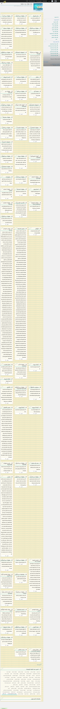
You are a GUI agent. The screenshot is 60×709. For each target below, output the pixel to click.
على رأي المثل (35, 463)
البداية (49, 1)
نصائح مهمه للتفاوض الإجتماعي (35, 650)
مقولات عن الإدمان (5, 637)
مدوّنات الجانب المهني (53, 53)
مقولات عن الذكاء (20, 177)
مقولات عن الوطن (6, 156)
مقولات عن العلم (54, 29)
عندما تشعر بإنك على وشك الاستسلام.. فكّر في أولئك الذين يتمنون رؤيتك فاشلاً (21, 20)
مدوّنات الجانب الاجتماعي (53, 51)
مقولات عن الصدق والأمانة (21, 463)
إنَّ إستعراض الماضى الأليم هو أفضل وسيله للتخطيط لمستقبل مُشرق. (21, 578)
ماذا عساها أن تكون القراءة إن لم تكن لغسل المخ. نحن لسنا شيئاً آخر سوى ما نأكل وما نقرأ (7, 208)
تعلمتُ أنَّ (36, 91)
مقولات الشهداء (20, 128)
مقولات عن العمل (34, 477)
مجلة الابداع (45, 1)
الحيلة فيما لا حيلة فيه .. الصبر (20, 562)
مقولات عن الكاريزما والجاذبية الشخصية (20, 388)
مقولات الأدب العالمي (22, 365)
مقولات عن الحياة (6, 63)
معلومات (8, 177)
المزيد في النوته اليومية (33, 669)
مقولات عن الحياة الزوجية (53, 33)
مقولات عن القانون (54, 37)
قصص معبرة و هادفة (7, 229)
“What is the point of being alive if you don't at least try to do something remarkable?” (6, 468)
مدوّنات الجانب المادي (54, 55)
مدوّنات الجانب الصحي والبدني (52, 45)
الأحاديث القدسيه (20, 203)
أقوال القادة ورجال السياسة (20, 105)
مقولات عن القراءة (6, 105)
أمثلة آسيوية (35, 408)
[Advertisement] (51, 9)
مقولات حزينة (21, 156)
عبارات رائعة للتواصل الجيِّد (6, 610)
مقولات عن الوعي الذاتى (21, 592)
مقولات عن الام (20, 91)
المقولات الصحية (6, 142)
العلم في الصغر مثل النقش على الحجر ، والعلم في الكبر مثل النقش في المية (35, 467)
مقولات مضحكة (6, 117)
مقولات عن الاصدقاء (8, 92)
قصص (9, 477)
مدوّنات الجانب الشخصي (53, 47)
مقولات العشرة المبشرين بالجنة (35, 203)
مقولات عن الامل (6, 128)
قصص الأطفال (7, 408)
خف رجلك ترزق (9, 381)
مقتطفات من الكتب (19, 574)
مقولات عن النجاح (54, 23)
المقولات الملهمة (54, 35)
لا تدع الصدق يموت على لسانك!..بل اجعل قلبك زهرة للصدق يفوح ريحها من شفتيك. (20, 468)
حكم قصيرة (55, 22)
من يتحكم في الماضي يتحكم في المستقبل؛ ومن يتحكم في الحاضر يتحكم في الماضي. (6, 220)
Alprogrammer (57, 65)
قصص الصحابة (21, 229)
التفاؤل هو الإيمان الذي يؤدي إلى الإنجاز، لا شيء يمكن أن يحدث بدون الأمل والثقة (20, 631)
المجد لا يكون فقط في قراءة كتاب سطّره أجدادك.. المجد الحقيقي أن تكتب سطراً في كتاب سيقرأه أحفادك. (6, 109)
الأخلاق (8, 387)
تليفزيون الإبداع (39, 1)
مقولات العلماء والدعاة (7, 203)
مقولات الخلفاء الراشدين (35, 177)
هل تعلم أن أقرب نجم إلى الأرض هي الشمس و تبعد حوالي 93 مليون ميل (7, 181)
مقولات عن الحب (54, 25)
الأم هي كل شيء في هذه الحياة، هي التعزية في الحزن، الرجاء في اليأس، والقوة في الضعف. (20, 95)
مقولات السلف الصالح (7, 189)
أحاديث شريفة (7, 77)
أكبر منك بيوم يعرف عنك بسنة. (34, 366)
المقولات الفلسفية (34, 105)
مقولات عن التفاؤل (19, 627)
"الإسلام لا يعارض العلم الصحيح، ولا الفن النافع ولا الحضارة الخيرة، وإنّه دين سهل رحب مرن (20, 32)
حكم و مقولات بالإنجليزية (7, 463)
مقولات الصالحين (35, 128)
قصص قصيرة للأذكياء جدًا (36, 560)
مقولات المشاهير (6, 167)
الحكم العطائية (20, 610)
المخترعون (36, 189)
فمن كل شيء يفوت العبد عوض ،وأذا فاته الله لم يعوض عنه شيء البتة (21, 56)
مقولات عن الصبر (20, 560)
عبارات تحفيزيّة (7, 627)
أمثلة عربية (36, 365)
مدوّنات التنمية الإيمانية (53, 44)
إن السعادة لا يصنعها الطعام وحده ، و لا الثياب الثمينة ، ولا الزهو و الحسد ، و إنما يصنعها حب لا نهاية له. (6, 20)
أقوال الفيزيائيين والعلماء (35, 156)
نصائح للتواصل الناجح (36, 610)
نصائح (37, 77)
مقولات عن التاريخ (6, 216)
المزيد (56, 39)
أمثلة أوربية (21, 408)
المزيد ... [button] (35, 21)
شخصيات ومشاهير (32, 1)
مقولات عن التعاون (19, 477)
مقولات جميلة (55, 31)
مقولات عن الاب (20, 77)
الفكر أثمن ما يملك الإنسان (35, 159)
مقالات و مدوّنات (55, 41)
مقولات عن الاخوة (54, 27)
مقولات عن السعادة (5, 560)
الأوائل (37, 229)
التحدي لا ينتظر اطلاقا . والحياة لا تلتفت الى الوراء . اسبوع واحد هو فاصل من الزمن (34, 631)
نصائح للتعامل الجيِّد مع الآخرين (6, 575)
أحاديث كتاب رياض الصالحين (7, 592)
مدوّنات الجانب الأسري (54, 49)
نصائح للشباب (7, 365)
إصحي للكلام (21, 650)
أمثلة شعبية (7, 379)
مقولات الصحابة (20, 189)
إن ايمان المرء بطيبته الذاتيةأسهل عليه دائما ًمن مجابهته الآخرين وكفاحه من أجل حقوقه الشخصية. (20, 392)
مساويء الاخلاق (34, 387)
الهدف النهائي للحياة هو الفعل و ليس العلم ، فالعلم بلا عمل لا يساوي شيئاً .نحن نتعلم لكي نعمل (35, 481)
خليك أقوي (36, 627)
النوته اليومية (56, 19)
